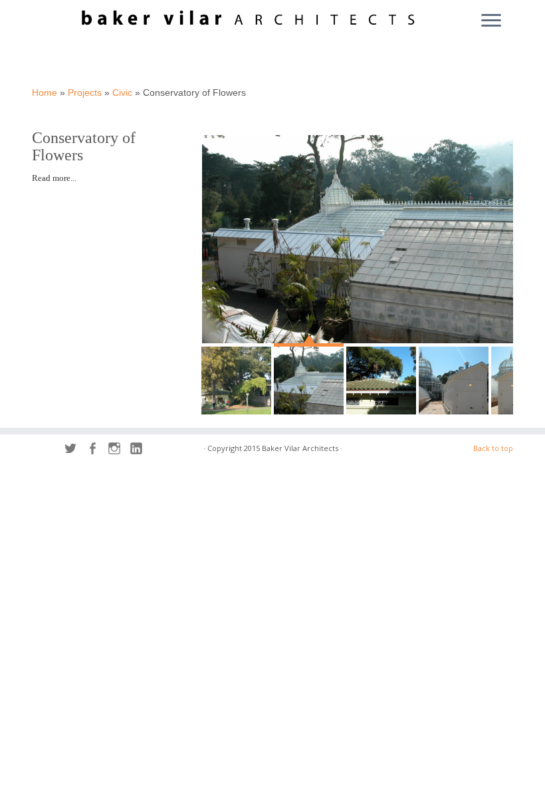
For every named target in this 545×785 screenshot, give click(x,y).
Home (44, 92)
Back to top (493, 448)
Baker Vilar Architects (300, 448)
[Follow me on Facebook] (97, 450)
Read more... (54, 178)
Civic (122, 92)
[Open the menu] (491, 21)
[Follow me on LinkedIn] (141, 450)
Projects (85, 92)
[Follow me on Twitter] (75, 450)
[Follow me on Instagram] (119, 450)
